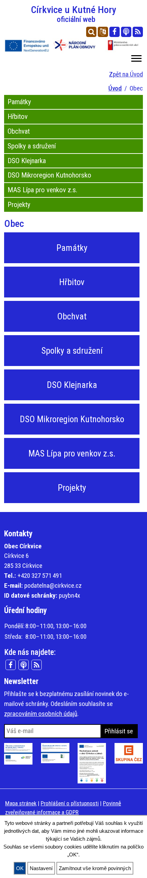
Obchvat (19, 131)
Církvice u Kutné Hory (73, 14)
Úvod (115, 88)
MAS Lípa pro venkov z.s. (42, 190)
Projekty (19, 204)
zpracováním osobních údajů (40, 714)
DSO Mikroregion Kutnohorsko (49, 175)
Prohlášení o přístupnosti (70, 803)
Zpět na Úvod (126, 74)
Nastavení (41, 868)
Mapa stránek (21, 803)
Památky (19, 102)
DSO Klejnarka (27, 161)
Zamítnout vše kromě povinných (95, 868)
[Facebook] (114, 32)
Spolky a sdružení (32, 146)
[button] (136, 57)
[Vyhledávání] (91, 32)
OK (20, 868)
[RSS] (138, 32)
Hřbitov (18, 116)
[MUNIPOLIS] (126, 32)
